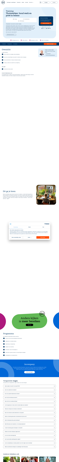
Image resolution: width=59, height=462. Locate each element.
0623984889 (48, 53)
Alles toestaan (42, 237)
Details (29, 237)
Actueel (26, 2)
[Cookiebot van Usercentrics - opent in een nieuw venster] (45, 224)
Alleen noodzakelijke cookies (16, 237)
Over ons (30, 2)
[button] (40, 2)
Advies (23, 2)
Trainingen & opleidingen (11, 2)
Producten (19, 2)
